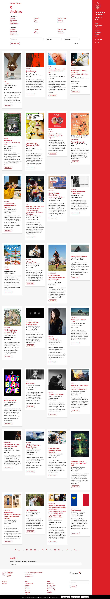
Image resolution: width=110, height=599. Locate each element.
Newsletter (98, 32)
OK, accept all (65, 597)
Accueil (12, 3)
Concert (36, 18)
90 (43, 550)
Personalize (85, 597)
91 (46, 550)
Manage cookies (51, 591)
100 (67, 550)
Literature (13, 22)
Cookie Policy (51, 589)
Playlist (36, 22)
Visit (96, 36)
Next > (76, 550)
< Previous (17, 550)
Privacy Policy (51, 585)
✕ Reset (76, 43)
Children (60, 20)
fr (95, 42)
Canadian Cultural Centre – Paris (100, 11)
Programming (98, 25)
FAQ (48, 581)
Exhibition (13, 20)
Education (97, 30)
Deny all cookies (75, 597)
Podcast (12, 18)
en (98, 42)
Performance (14, 23)
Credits (49, 592)
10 (27, 550)
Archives (97, 34)
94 (59, 550)
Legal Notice (50, 587)
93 (55, 550)
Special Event (62, 18)
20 (31, 550)
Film (35, 20)
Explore (97, 29)
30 (35, 550)
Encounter (61, 22)
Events (18, 3)
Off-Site (97, 27)
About (96, 23)
